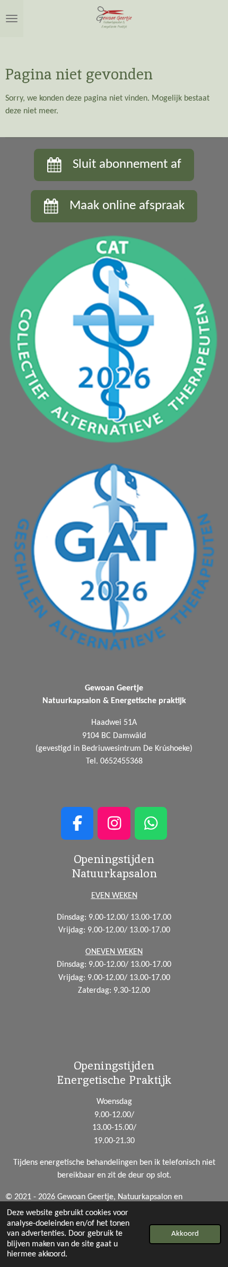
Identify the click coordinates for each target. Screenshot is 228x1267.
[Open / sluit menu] (11, 18)
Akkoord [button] (185, 1234)
